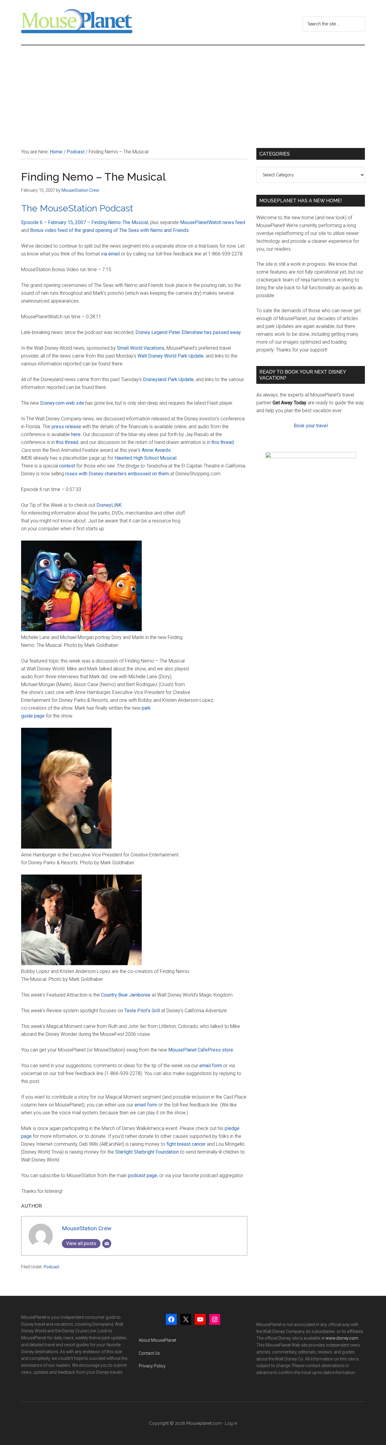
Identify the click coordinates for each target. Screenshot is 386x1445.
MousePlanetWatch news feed (212, 222)
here (76, 434)
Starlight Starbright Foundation (147, 1152)
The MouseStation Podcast (77, 208)
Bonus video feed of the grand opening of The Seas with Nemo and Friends (109, 230)
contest (67, 466)
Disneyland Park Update (168, 379)
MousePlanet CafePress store (200, 1050)
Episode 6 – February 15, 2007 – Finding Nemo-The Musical (84, 222)
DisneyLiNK (109, 505)
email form (210, 1065)
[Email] (106, 1243)
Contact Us (149, 1353)
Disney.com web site (62, 403)
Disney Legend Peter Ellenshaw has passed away (188, 332)
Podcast (51, 1266)
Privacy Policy (152, 1365)
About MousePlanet (157, 1340)
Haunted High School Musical (145, 458)
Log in (231, 1423)
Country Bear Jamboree (125, 995)
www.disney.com (342, 1338)
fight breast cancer (186, 1144)
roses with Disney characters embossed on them (117, 474)
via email (110, 254)
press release (66, 426)
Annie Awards (156, 450)
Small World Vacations (140, 348)
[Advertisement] (193, 90)
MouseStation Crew (86, 1228)
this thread (67, 442)
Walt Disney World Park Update (171, 356)
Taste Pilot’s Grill (142, 1010)
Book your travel (311, 426)
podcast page (142, 1175)
